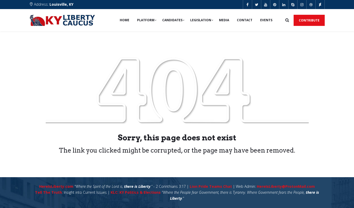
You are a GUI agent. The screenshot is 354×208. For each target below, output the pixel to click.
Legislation (200, 20)
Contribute (309, 20)
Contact (244, 20)
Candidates (172, 20)
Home (124, 20)
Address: (53, 4)
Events (266, 20)
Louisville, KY (61, 4)
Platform (145, 20)
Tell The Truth (48, 192)
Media (224, 20)
